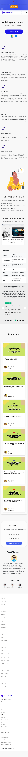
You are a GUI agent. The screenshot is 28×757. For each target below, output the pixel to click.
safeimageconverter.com (6, 742)
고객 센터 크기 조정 (4, 663)
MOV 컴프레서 (3, 611)
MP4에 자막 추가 (4, 627)
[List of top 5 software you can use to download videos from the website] (14, 406)
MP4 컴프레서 (3, 614)
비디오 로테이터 (4, 640)
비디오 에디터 (3, 621)
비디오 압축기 (3, 634)
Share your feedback (14, 543)
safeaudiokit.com (4, 737)
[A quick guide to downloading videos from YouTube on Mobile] (14, 492)
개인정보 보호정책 (5, 719)
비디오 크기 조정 (4, 630)
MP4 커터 (3, 617)
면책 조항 (3, 724)
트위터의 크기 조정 (4, 673)
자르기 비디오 (3, 601)
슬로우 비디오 (3, 686)
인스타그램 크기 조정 (5, 657)
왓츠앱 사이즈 (3, 676)
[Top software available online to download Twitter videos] (14, 349)
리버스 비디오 (3, 683)
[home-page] (9, 12)
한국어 (24, 748)
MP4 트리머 (3, 624)
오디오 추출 (3, 650)
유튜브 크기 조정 (4, 679)
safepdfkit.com (4, 729)
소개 (2, 704)
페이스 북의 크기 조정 (5, 653)
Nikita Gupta (11, 366)
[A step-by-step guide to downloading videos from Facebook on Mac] (14, 463)
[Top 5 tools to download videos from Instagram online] (14, 378)
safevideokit (11, 748)
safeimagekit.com (5, 732)
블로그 (2, 709)
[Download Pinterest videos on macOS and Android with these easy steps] (14, 435)
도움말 (2, 707)
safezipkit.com (4, 734)
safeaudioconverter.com (6, 739)
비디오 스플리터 (4, 643)
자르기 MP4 (3, 598)
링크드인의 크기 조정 (5, 660)
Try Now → (14, 6)
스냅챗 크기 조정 (4, 666)
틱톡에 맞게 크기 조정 (5, 670)
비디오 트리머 (3, 647)
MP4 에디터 (3, 604)
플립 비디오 (3, 608)
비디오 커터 (3, 637)
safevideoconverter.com (6, 744)
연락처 (2, 722)
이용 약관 (3, 712)
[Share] (22, 12)
